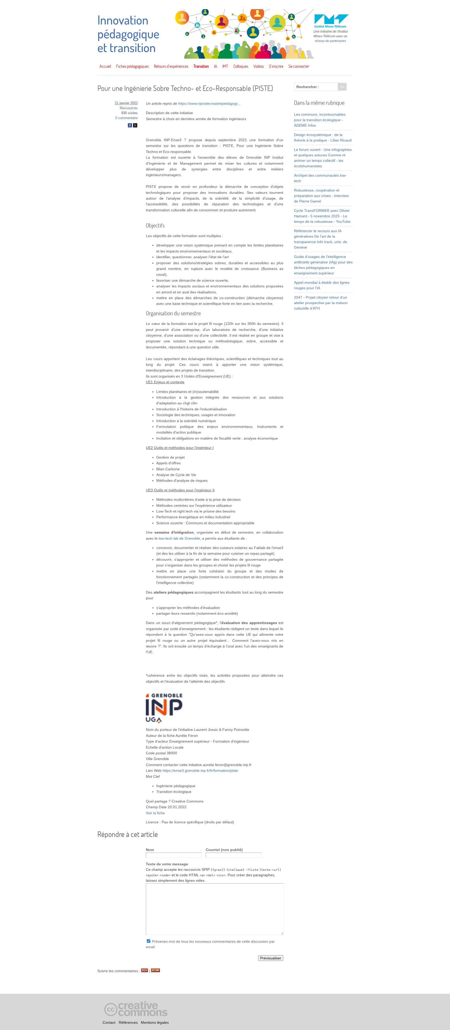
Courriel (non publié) (224, 850)
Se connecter (299, 66)
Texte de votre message (167, 864)
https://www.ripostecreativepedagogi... (209, 103)
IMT (225, 66)
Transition (201, 66)
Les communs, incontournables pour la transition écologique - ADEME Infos (320, 119)
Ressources (129, 108)
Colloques (240, 66)
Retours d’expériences (171, 66)
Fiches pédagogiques (132, 66)
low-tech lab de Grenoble (179, 538)
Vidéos (258, 66)
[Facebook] (130, 126)
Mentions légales (155, 1022)
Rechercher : (307, 87)
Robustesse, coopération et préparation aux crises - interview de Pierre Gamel (321, 195)
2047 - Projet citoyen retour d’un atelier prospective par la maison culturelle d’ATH (321, 302)
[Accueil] (225, 57)
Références (128, 1022)
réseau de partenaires (330, 41)
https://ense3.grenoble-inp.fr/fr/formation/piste (200, 770)
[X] (135, 126)
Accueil (105, 66)
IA (215, 66)
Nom (150, 850)
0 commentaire (126, 118)
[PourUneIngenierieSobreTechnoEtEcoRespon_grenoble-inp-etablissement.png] (164, 722)
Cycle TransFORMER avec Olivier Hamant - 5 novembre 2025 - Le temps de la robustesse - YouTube (322, 216)
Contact (109, 1022)
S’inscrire (276, 66)
